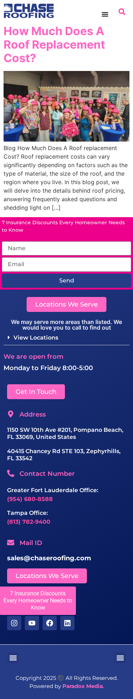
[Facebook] (50, 623)
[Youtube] (32, 623)
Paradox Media (82, 686)
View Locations (35, 337)
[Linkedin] (67, 623)
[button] (122, 11)
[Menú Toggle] (105, 14)
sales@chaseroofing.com (49, 558)
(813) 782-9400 (28, 521)
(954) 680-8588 (30, 499)
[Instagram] (14, 623)
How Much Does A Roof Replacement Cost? (54, 44)
